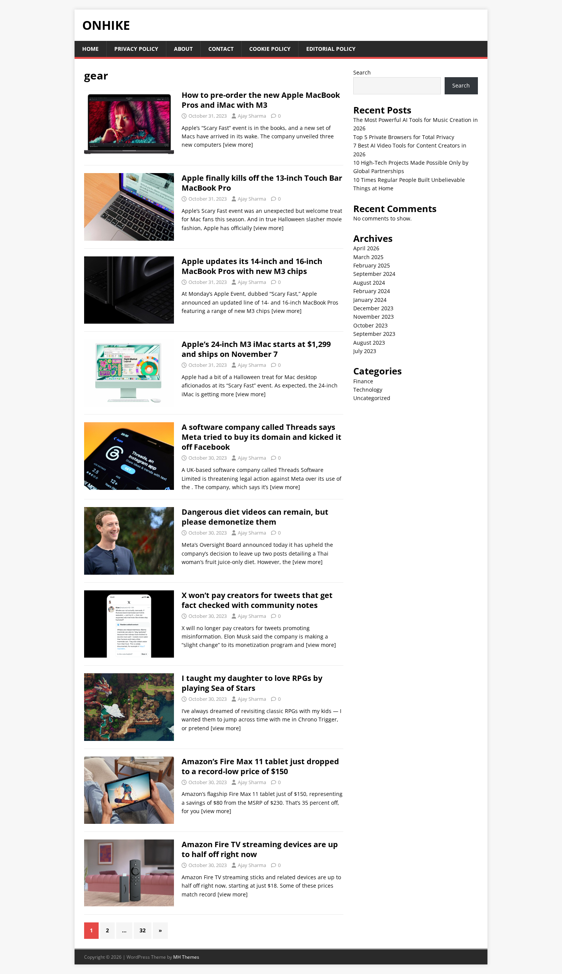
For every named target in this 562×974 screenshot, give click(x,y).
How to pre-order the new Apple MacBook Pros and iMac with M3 (261, 100)
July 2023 (364, 351)
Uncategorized (371, 398)
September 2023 (374, 333)
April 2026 (366, 248)
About (183, 48)
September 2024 (374, 273)
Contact (221, 48)
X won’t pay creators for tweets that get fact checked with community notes (257, 600)
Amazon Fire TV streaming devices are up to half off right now (260, 849)
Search (362, 72)
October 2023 (370, 325)
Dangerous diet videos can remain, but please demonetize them (255, 517)
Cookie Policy (270, 48)
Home (90, 48)
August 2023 (369, 342)
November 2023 (373, 316)
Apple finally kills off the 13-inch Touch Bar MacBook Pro (262, 183)
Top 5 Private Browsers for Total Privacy (403, 137)
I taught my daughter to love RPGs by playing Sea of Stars (252, 683)
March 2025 (368, 257)
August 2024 (369, 282)
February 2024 (371, 291)
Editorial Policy (331, 48)
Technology (367, 389)
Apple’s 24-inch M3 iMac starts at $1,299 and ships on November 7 (256, 349)
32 (143, 930)
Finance (363, 381)
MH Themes (186, 957)
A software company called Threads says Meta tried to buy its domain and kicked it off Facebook (261, 437)
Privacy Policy (136, 48)
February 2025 (371, 265)
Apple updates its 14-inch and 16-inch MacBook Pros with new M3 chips (252, 266)
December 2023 (373, 308)
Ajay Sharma (252, 115)
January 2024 (370, 299)
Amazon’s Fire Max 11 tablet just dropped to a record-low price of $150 (260, 766)
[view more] (238, 144)
